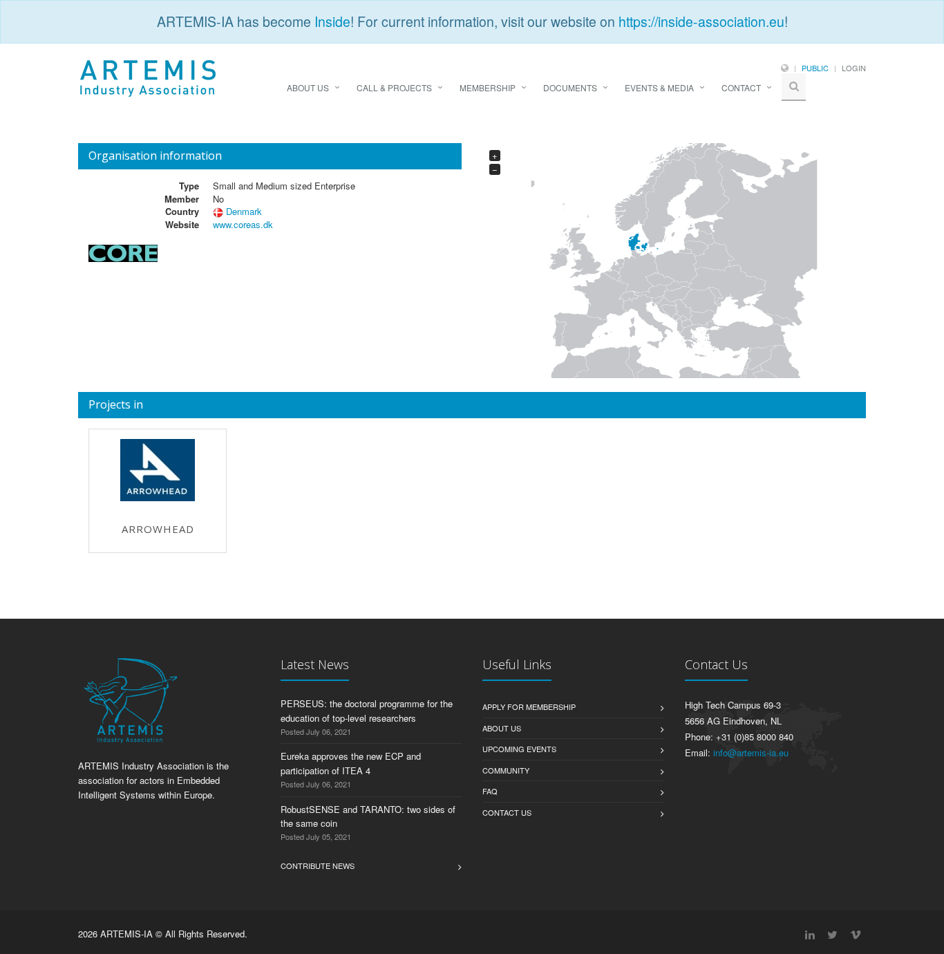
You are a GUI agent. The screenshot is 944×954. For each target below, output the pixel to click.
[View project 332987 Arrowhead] (157, 470)
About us (501, 727)
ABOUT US (308, 87)
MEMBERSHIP (488, 87)
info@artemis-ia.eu (751, 752)
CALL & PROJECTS (394, 87)
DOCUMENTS (570, 87)
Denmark (244, 211)
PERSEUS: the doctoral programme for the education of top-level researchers (367, 710)
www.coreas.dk (243, 224)
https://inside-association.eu (701, 21)
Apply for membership (529, 706)
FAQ (490, 790)
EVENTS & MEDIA (659, 87)
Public (815, 67)
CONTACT (741, 87)
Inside (332, 21)
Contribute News (318, 865)
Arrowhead (158, 529)
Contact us (506, 812)
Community (505, 770)
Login (854, 67)
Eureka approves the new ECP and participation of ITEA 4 (351, 763)
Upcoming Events (519, 748)
